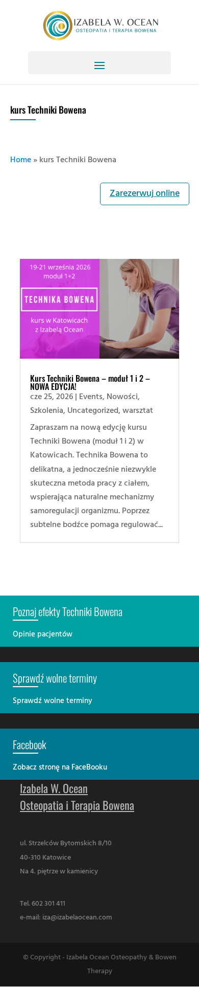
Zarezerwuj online (145, 193)
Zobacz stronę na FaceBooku (60, 767)
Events (91, 397)
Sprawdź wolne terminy (52, 701)
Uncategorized (92, 411)
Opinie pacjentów (42, 634)
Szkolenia (46, 411)
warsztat (137, 411)
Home (20, 160)
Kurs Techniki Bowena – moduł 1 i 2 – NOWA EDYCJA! (90, 382)
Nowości (122, 397)
